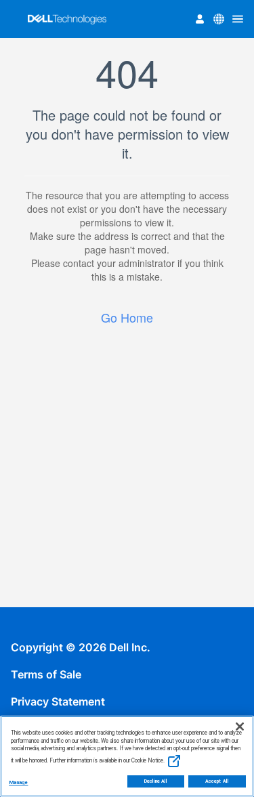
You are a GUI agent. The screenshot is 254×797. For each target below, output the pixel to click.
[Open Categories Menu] (237, 19)
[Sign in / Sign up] (199, 19)
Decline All (156, 781)
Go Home (127, 317)
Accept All (217, 781)
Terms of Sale (46, 674)
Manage (18, 782)
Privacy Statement (58, 701)
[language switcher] (218, 19)
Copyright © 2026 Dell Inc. (80, 647)
